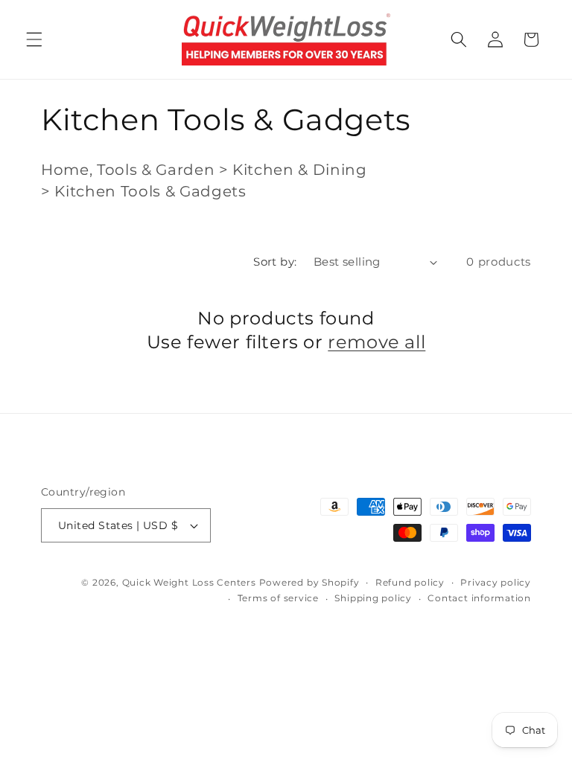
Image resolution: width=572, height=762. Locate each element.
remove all (376, 342)
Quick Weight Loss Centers (189, 582)
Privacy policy (495, 582)
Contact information (479, 597)
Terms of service (278, 597)
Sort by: (275, 261)
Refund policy (410, 582)
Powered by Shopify (309, 582)
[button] (34, 39)
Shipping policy (373, 597)
